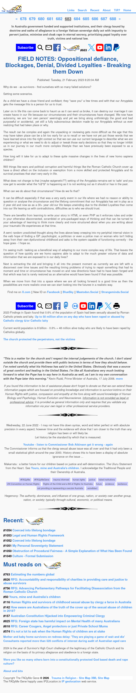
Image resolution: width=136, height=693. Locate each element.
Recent (94, 10)
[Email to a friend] (48, 50)
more (119, 378)
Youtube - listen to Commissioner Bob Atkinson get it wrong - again (68, 444)
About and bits (13, 671)
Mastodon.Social (87, 292)
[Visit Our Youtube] (100, 50)
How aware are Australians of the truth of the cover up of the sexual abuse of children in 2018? (67, 609)
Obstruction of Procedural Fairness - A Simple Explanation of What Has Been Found (72, 551)
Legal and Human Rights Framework (38, 535)
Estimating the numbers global (32, 574)
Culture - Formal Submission (32, 556)
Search (82, 10)
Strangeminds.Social (115, 292)
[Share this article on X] (92, 50)
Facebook (53, 292)
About (107, 10)
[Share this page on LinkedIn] (108, 50)
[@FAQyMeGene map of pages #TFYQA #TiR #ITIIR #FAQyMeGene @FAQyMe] (11, 14)
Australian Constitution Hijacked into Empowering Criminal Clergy (58, 616)
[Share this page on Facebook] (57, 50)
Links (70, 10)
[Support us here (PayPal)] (116, 50)
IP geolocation (71, 681)
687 (104, 18)
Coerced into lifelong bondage (33, 530)
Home (127, 10)
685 (86, 18)
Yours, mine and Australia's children (55, 468)
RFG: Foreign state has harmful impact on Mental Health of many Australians (65, 621)
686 (95, 18)
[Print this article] (116, 309)
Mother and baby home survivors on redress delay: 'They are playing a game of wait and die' (64, 637)
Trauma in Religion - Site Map (71, 678)
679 (32, 18)
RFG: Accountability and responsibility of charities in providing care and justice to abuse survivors (65, 581)
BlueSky (68, 292)
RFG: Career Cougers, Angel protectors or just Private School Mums (59, 626)
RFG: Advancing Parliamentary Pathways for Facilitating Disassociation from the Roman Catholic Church (64, 590)
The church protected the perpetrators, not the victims (39, 339)
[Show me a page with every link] (71, 50)
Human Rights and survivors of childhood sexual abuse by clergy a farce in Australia (71, 602)
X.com (26, 292)
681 (50, 18)
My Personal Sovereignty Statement (37, 545)
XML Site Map (100, 678)
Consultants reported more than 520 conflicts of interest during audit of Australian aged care (64, 641)
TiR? (117, 10)
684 (77, 18)
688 (113, 18)
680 (41, 18)
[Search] (40, 50)
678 (23, 18)
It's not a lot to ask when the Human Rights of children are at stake (58, 631)
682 (59, 18)
